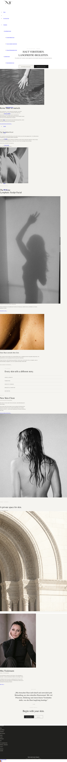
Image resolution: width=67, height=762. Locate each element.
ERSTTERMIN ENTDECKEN (25, 66)
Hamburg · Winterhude (4, 744)
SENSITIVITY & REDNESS (9, 384)
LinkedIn (1, 750)
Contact (1, 736)
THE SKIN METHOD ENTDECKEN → (6, 146)
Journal (1, 735)
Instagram (1, 748)
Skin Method (2, 729)
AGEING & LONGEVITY (9, 377)
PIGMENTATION (7, 380)
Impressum (2, 738)
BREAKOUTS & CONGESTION (10, 387)
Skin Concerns (2, 733)
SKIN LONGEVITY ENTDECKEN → (6, 364)
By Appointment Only (3, 742)
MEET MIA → (2, 684)
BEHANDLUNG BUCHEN (41, 66)
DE (1, 760)
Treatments (2, 731)
